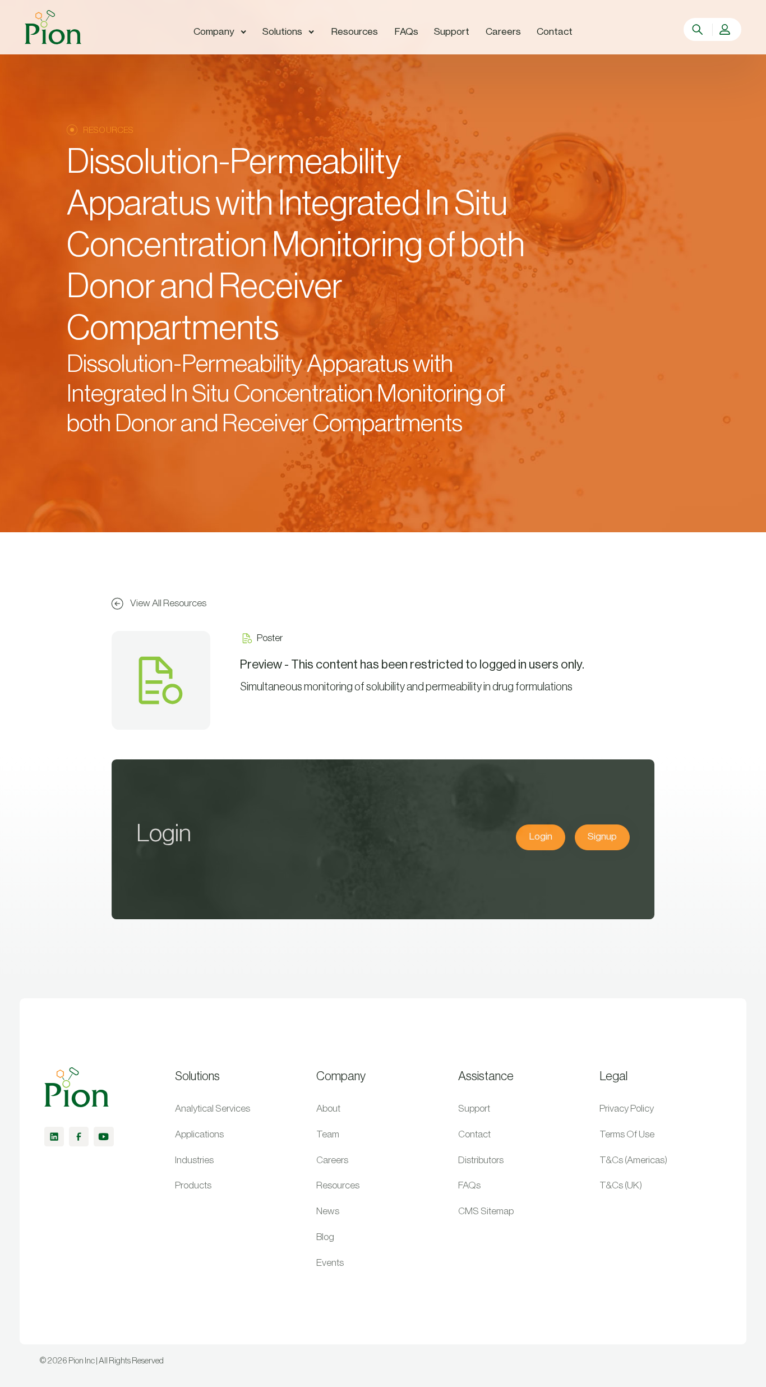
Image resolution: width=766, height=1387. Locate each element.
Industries (194, 1160)
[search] (699, 29)
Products (193, 1185)
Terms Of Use (626, 1134)
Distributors (481, 1160)
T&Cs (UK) (620, 1185)
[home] (53, 27)
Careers (332, 1160)
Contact (474, 1134)
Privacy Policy (626, 1108)
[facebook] (79, 1136)
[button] (220, 32)
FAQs (469, 1185)
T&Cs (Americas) (633, 1160)
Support (474, 1108)
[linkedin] (54, 1136)
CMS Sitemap (486, 1211)
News (327, 1211)
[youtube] (103, 1136)
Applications (199, 1134)
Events (330, 1263)
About (328, 1108)
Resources (337, 1185)
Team (327, 1134)
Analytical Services (212, 1108)
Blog (325, 1237)
